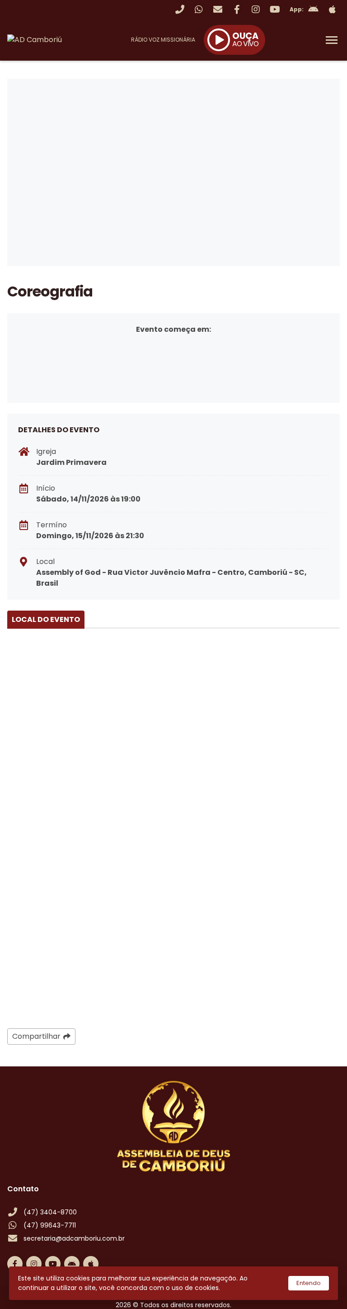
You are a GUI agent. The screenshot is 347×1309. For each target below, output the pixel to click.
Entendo (308, 1283)
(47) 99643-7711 (49, 1225)
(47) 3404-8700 (50, 1212)
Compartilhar (36, 1036)
